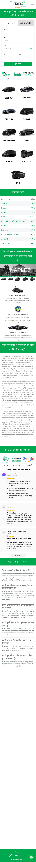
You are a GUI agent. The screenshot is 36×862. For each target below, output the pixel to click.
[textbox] (18, 33)
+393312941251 (20, 855)
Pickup (5, 30)
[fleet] (18, 327)
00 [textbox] (20, 58)
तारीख (5, 45)
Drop (5, 37)
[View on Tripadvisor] (4, 532)
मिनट (20, 55)
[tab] (10, 23)
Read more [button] (10, 523)
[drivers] (18, 289)
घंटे (4, 55)
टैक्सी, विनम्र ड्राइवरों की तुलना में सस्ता (18, 295)
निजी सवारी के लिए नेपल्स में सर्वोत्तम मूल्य (18, 315)
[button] (31, 857)
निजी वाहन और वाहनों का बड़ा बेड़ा (18, 332)
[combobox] (18, 33)
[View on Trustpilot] (4, 507)
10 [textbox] (5, 58)
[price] (18, 309)
